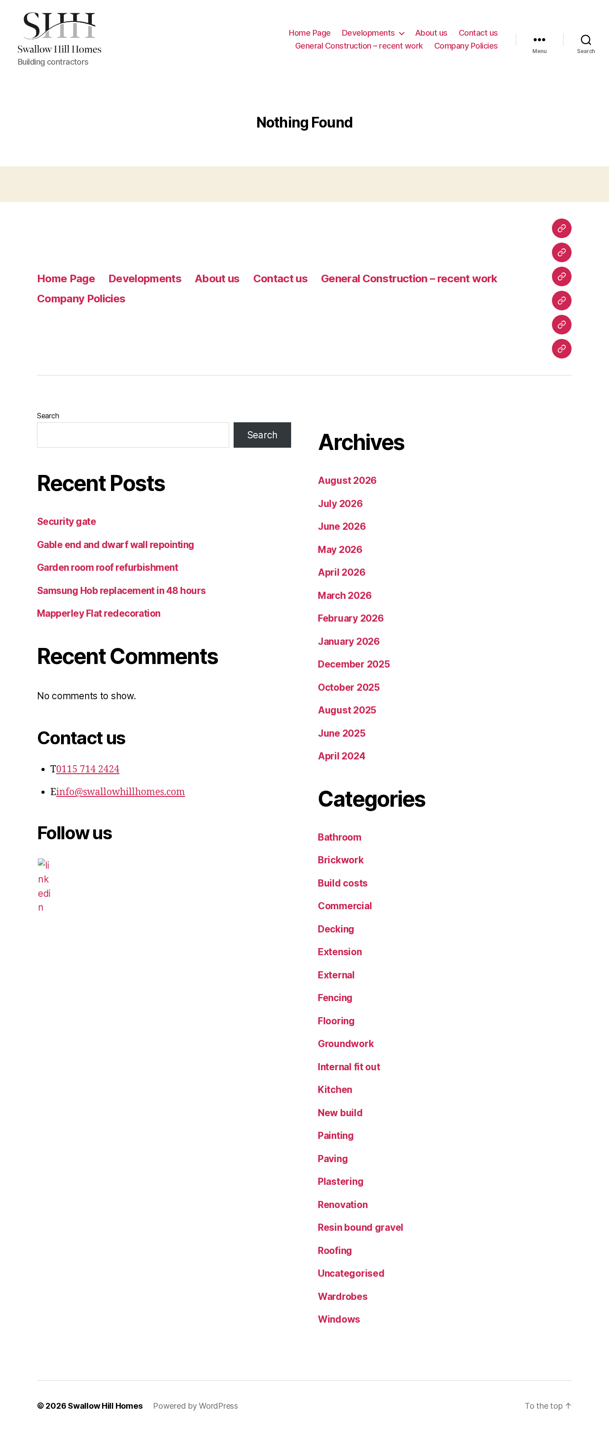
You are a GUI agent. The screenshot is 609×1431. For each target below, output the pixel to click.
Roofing (335, 1250)
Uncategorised (351, 1273)
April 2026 (341, 572)
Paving (333, 1158)
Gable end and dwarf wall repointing (115, 544)
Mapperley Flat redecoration (98, 613)
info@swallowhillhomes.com (120, 792)
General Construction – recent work (359, 45)
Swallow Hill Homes (105, 1405)
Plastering (340, 1181)
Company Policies (466, 45)
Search (48, 415)
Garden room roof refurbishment (107, 567)
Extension (340, 951)
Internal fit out (349, 1066)
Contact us (478, 32)
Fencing (335, 997)
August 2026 (347, 480)
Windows (339, 1319)
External (336, 975)
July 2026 (340, 503)
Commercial (345, 905)
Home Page (310, 32)
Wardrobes (343, 1296)
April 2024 (341, 756)
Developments (368, 32)
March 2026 (344, 595)
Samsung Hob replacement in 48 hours (121, 590)
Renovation (342, 1204)
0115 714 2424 (87, 769)
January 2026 (349, 641)
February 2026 (351, 618)
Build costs (343, 883)
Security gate (66, 521)
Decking (336, 929)
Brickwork (341, 860)
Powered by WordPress (195, 1405)
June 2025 (342, 733)
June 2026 (342, 526)
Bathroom (340, 837)
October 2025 (349, 687)
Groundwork (346, 1043)
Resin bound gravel (360, 1227)
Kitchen (335, 1089)
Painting (336, 1135)
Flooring (336, 1021)
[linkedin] (44, 886)
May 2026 (340, 549)
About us (431, 32)
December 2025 (354, 664)
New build (340, 1112)
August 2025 (347, 710)
